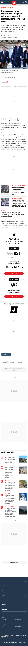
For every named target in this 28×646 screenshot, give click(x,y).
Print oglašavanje (17, 624)
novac (4, 595)
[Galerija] (14, 54)
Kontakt (3, 626)
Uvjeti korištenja (17, 619)
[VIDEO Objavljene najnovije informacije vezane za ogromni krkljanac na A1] (23, 459)
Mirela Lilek (6, 35)
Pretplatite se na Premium (19, 636)
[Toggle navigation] (2, 2)
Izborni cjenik (17, 621)
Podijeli (4, 81)
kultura (4, 599)
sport (3, 585)
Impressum (4, 619)
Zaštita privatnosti (5, 621)
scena (4, 604)
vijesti (3, 581)
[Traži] (26, 2)
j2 (2, 590)
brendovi (4, 609)
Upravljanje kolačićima (18, 626)
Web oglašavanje (5, 624)
